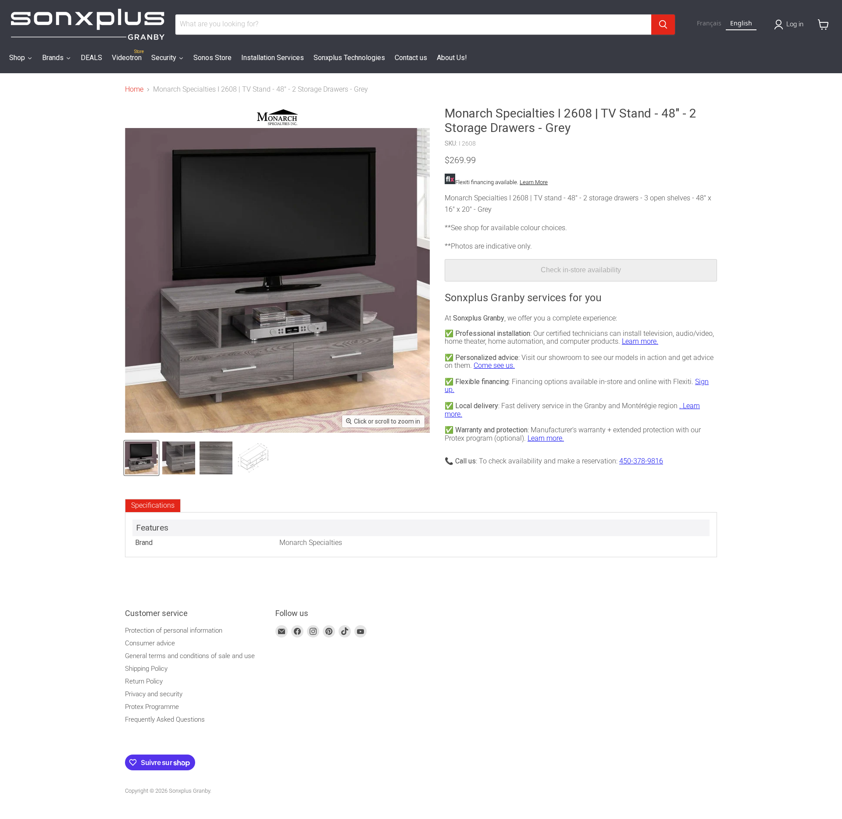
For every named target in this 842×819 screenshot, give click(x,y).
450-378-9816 (641, 461)
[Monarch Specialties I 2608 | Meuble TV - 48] (141, 458)
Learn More (534, 182)
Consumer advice (150, 643)
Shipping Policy (146, 669)
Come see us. (494, 365)
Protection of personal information (173, 630)
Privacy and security (153, 694)
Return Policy (144, 681)
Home (134, 89)
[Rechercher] (663, 24)
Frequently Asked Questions (165, 719)
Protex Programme (152, 707)
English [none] (741, 23)
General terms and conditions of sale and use (190, 656)
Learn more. (640, 341)
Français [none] (709, 23)
